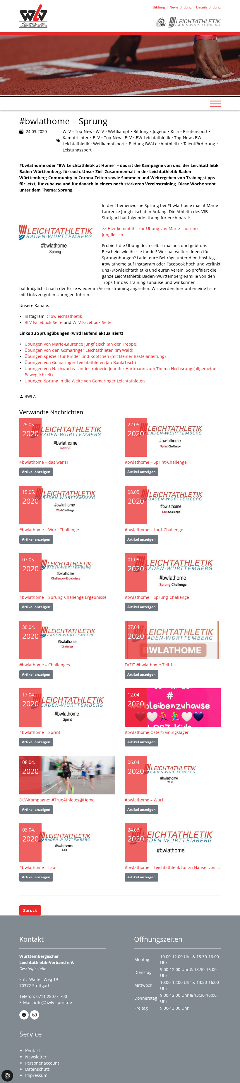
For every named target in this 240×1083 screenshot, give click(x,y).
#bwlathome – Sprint (39, 732)
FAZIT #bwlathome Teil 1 (149, 665)
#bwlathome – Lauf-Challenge (154, 529)
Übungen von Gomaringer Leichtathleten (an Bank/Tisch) (80, 362)
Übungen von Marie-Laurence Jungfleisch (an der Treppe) (81, 344)
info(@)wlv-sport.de (53, 1002)
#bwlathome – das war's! (43, 462)
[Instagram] (34, 1015)
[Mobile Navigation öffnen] (215, 104)
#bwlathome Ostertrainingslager (157, 732)
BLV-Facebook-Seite (43, 322)
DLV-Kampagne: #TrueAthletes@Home (57, 800)
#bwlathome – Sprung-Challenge (157, 597)
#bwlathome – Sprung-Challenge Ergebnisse (63, 597)
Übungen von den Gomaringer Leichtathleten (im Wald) (79, 350)
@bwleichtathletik (64, 316)
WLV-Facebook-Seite (92, 322)
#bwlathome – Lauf (38, 867)
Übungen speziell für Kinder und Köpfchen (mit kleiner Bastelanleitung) (95, 356)
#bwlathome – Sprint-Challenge (156, 462)
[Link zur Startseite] (33, 15)
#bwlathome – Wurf (144, 800)
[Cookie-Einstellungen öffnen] (7, 1076)
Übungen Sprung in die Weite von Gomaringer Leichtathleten (85, 381)
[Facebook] (24, 1015)
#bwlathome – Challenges (44, 665)
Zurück (30, 910)
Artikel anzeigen (36, 471)
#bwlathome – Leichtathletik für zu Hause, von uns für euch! (173, 867)
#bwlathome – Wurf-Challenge (49, 529)
